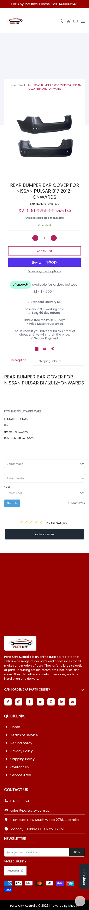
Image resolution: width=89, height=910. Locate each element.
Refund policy (21, 743)
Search (12, 503)
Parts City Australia (23, 906)
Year (7, 487)
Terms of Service (24, 735)
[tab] (18, 361)
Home (12, 85)
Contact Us (19, 767)
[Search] (61, 21)
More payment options (44, 271)
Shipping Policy (22, 759)
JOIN (77, 852)
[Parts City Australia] (14, 21)
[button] (68, 21)
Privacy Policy (21, 751)
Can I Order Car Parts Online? (27, 689)
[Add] (54, 238)
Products (24, 85)
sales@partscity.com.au (29, 810)
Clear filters (76, 503)
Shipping (30, 217)
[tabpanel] (44, 405)
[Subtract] (35, 238)
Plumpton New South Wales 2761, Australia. (44, 820)
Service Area (20, 775)
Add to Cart (44, 251)
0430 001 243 (20, 801)
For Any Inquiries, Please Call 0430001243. (44, 4)
